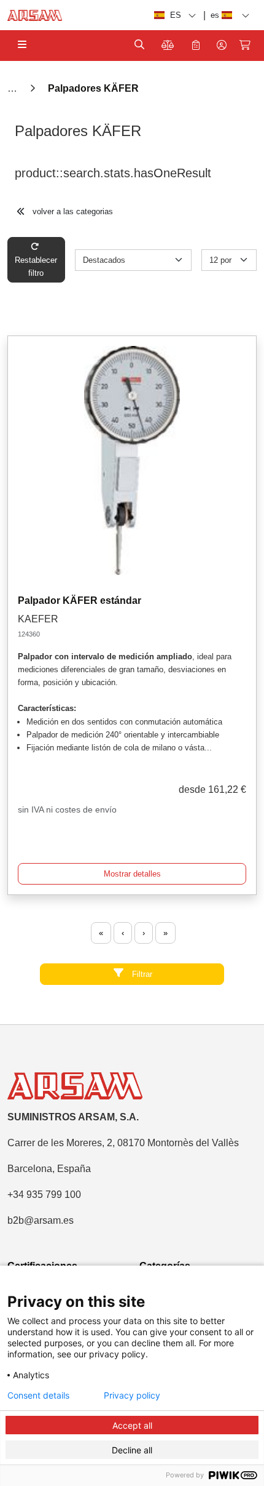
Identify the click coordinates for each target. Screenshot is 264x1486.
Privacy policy (132, 1395)
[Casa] (13, 88)
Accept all (132, 1425)
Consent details (38, 1395)
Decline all (132, 1450)
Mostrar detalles (132, 873)
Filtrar (141, 974)
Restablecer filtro (36, 266)
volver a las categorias (71, 211)
